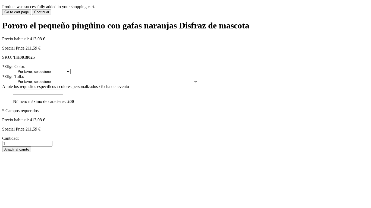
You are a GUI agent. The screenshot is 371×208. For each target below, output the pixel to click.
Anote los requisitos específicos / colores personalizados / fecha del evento (65, 86)
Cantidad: (10, 138)
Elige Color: (13, 66)
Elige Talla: (13, 76)
